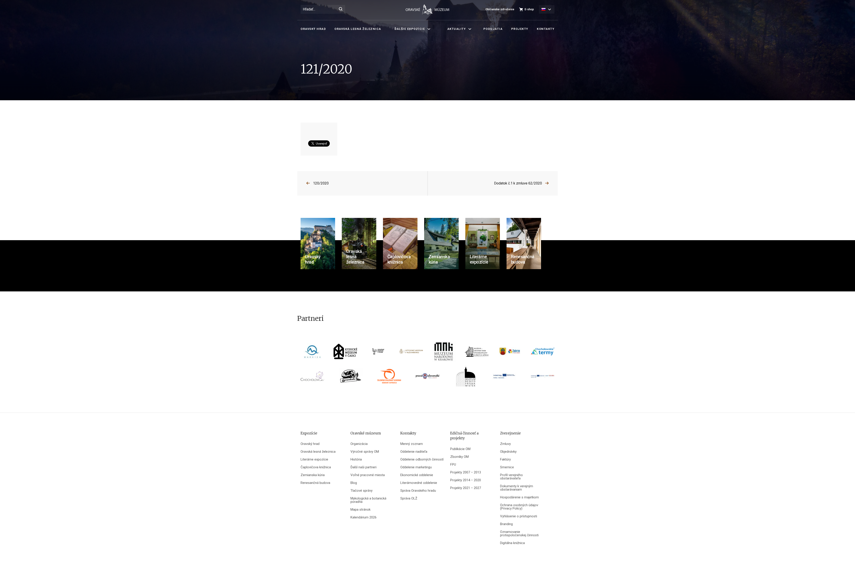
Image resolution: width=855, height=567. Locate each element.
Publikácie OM (460, 449)
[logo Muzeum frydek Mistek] (466, 378)
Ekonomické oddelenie (416, 475)
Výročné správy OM (364, 451)
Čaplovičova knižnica (316, 467)
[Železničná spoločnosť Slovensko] (389, 378)
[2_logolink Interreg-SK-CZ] (542, 378)
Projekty (519, 29)
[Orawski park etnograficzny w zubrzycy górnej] (477, 353)
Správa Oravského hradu (418, 490)
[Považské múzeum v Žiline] (378, 353)
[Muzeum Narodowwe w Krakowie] (444, 353)
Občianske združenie (499, 9)
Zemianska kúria (313, 475)
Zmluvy (505, 444)
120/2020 (321, 183)
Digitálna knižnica (512, 543)
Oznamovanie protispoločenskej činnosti (519, 533)
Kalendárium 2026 (363, 517)
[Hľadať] (340, 9)
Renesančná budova (315, 483)
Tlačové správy (361, 490)
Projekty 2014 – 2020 (465, 480)
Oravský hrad (313, 29)
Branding (506, 524)
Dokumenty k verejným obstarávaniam (516, 488)
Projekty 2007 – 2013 (465, 472)
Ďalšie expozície (410, 29)
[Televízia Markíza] (312, 353)
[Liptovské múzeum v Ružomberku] (411, 353)
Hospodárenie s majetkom (519, 497)
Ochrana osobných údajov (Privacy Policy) (519, 507)
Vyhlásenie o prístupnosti (518, 516)
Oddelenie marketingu (416, 467)
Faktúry (505, 459)
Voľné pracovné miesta (367, 475)
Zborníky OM (459, 457)
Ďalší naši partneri (363, 467)
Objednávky (508, 451)
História (356, 459)
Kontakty (545, 29)
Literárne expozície (314, 459)
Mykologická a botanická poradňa (368, 500)
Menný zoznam (411, 444)
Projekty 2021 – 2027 (465, 488)
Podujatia (493, 29)
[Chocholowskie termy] (542, 353)
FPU (453, 464)
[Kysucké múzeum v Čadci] (345, 353)
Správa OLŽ (408, 498)
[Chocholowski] (312, 378)
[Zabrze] (509, 353)
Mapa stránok (360, 509)
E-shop (529, 9)
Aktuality (456, 29)
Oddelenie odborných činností (422, 459)
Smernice (507, 467)
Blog (353, 483)
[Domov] (427, 9)
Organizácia (359, 444)
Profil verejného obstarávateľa (511, 476)
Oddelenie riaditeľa (413, 451)
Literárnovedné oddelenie (418, 483)
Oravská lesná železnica (357, 29)
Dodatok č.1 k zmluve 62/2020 (518, 183)
